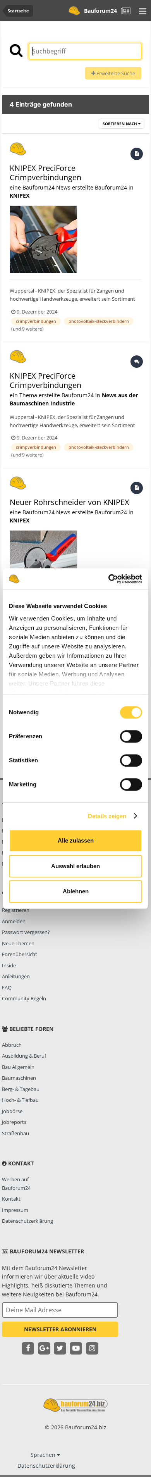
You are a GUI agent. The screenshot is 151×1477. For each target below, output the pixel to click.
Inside (9, 965)
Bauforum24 (100, 10)
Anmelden (14, 921)
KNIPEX (19, 195)
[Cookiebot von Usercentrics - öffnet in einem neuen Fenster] (108, 579)
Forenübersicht (19, 954)
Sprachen (44, 1454)
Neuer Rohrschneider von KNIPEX (69, 502)
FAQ (7, 987)
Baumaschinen (19, 1077)
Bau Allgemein (18, 1066)
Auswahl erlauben (75, 866)
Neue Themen (18, 943)
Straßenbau (15, 1133)
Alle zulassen (76, 840)
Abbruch (12, 1044)
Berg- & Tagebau (20, 1089)
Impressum (15, 1209)
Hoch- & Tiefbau (20, 1099)
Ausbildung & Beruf (24, 1055)
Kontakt (11, 1198)
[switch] (131, 736)
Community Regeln (24, 998)
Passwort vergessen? (26, 932)
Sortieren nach (120, 123)
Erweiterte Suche (115, 73)
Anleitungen (16, 976)
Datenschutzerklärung (27, 1220)
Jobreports (14, 1122)
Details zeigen (107, 816)
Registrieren (15, 910)
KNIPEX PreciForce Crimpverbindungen (45, 173)
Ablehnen (76, 891)
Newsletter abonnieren (60, 1329)
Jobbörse (12, 1111)
